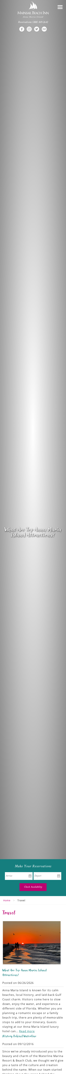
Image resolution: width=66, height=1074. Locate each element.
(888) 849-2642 (40, 22)
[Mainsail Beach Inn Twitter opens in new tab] (36, 29)
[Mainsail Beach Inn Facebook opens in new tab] (21, 29)
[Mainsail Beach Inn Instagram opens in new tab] (29, 29)
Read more (27, 1031)
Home (6, 900)
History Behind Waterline (19, 1036)
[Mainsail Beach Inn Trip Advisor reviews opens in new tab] (44, 29)
